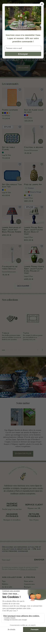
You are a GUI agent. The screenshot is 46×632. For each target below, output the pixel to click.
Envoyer (23, 53)
